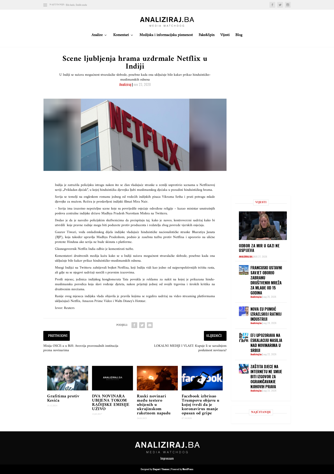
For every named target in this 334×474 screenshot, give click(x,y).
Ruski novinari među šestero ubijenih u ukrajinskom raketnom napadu (154, 405)
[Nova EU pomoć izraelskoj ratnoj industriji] (244, 311)
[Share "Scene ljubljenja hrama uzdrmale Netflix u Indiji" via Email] (150, 325)
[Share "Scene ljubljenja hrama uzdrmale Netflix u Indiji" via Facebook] (134, 325)
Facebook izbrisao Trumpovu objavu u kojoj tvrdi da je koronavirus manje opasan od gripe (200, 405)
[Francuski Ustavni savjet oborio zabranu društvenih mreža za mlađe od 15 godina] (244, 270)
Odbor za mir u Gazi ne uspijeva (259, 248)
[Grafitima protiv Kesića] (67, 378)
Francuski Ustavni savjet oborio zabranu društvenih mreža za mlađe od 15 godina (266, 280)
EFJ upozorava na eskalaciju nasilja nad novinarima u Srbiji (266, 342)
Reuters (69, 308)
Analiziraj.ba (245, 256)
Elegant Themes (161, 469)
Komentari (121, 36)
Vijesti (225, 36)
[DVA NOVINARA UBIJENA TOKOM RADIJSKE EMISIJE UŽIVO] (112, 378)
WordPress (187, 469)
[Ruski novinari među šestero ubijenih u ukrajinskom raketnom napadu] (157, 378)
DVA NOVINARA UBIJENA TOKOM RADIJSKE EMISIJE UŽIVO (110, 403)
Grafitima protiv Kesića (63, 398)
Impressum (167, 458)
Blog (238, 36)
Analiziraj (125, 84)
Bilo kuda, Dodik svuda (76, 4)
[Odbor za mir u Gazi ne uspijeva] (263, 225)
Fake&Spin (207, 36)
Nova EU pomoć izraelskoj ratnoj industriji (265, 314)
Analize (97, 36)
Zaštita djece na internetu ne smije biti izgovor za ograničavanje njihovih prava (266, 376)
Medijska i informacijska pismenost (166, 36)
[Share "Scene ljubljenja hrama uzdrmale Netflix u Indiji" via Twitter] (142, 325)
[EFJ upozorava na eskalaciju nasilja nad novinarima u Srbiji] (244, 337)
